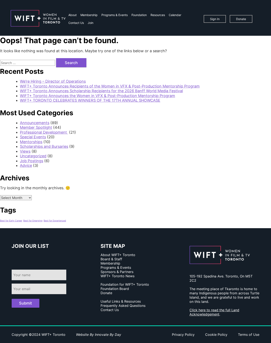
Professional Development (44, 132)
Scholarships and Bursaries (44, 146)
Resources (158, 15)
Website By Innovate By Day (98, 334)
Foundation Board (115, 289)
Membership (89, 15)
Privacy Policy (183, 334)
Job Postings (31, 161)
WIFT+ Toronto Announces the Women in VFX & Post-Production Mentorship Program (97, 95)
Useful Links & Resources (121, 301)
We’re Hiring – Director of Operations (53, 81)
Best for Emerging (33, 220)
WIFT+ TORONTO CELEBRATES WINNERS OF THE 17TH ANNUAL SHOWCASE (90, 100)
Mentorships (31, 142)
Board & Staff (111, 259)
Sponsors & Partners (117, 272)
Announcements (34, 123)
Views (25, 151)
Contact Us (76, 23)
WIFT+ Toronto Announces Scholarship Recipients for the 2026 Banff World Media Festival (101, 91)
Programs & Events (114, 15)
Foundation (139, 15)
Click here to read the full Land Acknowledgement (214, 312)
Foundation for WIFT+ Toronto (125, 284)
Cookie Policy (216, 334)
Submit (25, 303)
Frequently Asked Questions (123, 305)
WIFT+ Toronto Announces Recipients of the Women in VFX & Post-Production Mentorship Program (110, 86)
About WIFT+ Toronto (118, 255)
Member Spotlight (36, 127)
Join (90, 23)
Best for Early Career (11, 220)
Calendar (175, 15)
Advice (26, 165)
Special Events (33, 137)
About (72, 15)
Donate (241, 19)
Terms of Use (248, 334)
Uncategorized (33, 156)
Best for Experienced (55, 220)
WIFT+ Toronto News (117, 276)
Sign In (215, 19)
